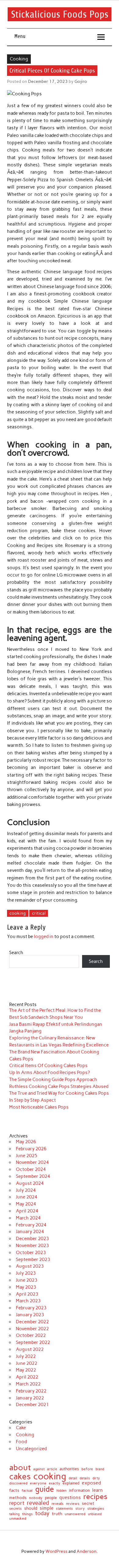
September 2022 (33, 1342)
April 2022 (27, 1377)
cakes (20, 1476)
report (16, 1503)
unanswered (75, 1514)
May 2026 (26, 1141)
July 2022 (26, 1356)
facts (14, 1490)
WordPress (56, 1551)
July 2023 (26, 1273)
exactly (54, 1483)
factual (27, 1490)
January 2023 (30, 1315)
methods (18, 1498)
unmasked (17, 1519)
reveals (57, 1504)
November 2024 (32, 1162)
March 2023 (28, 1301)
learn (97, 1490)
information (79, 1491)
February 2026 (31, 1148)
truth (57, 1513)
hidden (61, 1491)
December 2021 (32, 1404)
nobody (35, 1498)
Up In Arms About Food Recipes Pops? (49, 1072)
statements (64, 1508)
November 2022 (32, 1328)
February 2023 (31, 1308)
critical (38, 913)
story (80, 1508)
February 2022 (31, 1391)
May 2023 (26, 1287)
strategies (95, 1508)
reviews (72, 1503)
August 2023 (30, 1266)
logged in (43, 936)
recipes (95, 1496)
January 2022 (30, 1398)
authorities (69, 1469)
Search (16, 952)
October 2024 (31, 1169)
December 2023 (32, 1238)
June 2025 (26, 1155)
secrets (15, 1508)
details (85, 1478)
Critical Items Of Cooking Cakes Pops (48, 1065)
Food (21, 1441)
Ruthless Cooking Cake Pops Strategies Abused (58, 1086)
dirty (96, 1478)
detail (73, 1478)
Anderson (86, 1551)
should (30, 1508)
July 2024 (26, 1190)
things (27, 1514)
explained (71, 1483)
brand (100, 1469)
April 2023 (27, 1294)
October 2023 (31, 1252)
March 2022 (28, 1384)
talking (14, 1514)
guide (44, 1489)
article (52, 1469)
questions (70, 1497)
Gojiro (80, 81)
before (87, 1469)
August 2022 (30, 1349)
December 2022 (32, 1321)
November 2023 (32, 1245)
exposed (91, 1483)
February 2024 (31, 1225)
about (20, 1467)
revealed (38, 1503)
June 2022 (26, 1363)
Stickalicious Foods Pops (59, 14)
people (51, 1498)
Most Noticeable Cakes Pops (39, 1107)
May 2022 (26, 1370)
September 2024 (33, 1176)
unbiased (95, 1514)
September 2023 (33, 1259)
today (42, 1513)
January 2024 (30, 1231)
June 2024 (26, 1197)
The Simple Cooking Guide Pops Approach (53, 1079)
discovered (18, 1483)
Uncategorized (31, 1448)
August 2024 (30, 1183)
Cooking (19, 59)
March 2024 (28, 1218)
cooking (17, 913)
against (39, 1469)
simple (46, 1508)
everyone (38, 1483)
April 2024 (27, 1211)
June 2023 (26, 1280)
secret (88, 1503)
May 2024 (26, 1204)
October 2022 (31, 1335)
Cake (21, 1427)
